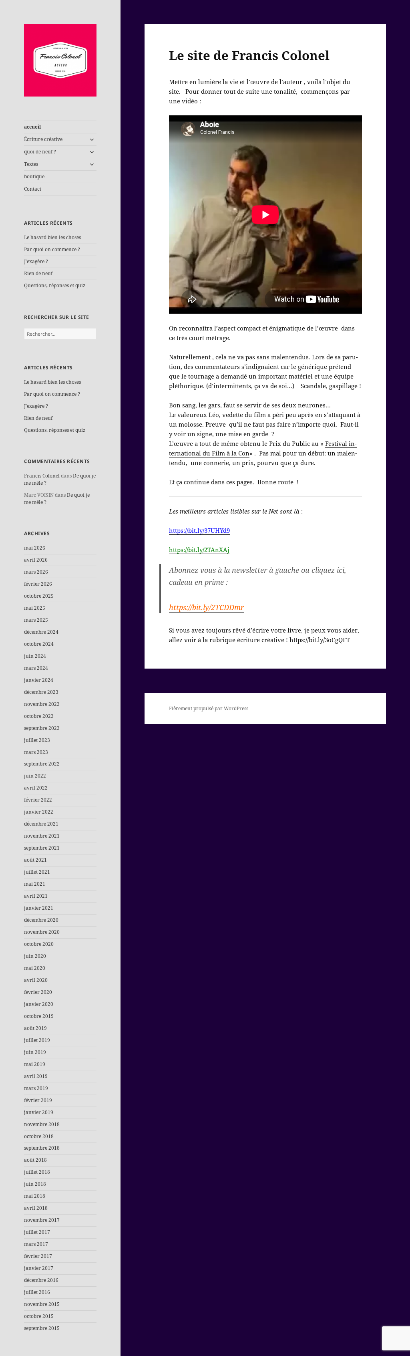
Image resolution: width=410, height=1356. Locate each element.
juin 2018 (35, 1184)
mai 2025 (34, 607)
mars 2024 (36, 668)
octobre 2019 (39, 1016)
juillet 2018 (37, 1172)
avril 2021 (36, 896)
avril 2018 (36, 1208)
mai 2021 (34, 883)
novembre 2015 (42, 1304)
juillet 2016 (37, 1292)
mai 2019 (34, 1064)
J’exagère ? (36, 261)
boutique (34, 176)
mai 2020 (34, 968)
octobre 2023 (39, 716)
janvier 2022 (38, 811)
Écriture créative (43, 139)
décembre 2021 (41, 823)
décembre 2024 (41, 632)
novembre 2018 (42, 1124)
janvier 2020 (38, 1004)
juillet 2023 (37, 740)
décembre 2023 (41, 692)
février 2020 (38, 992)
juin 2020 (35, 956)
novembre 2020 (42, 932)
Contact (32, 188)
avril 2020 (36, 980)
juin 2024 (35, 656)
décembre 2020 (41, 920)
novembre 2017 (42, 1220)
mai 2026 (34, 547)
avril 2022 (36, 787)
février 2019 (38, 1100)
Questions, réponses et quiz (54, 285)
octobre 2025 (39, 595)
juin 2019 (35, 1052)
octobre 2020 (39, 944)
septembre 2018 (42, 1147)
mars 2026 (36, 571)
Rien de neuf (38, 273)
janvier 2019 (38, 1112)
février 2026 (38, 583)
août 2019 (35, 1028)
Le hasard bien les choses (52, 237)
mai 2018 (34, 1196)
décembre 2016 (41, 1280)
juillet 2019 (37, 1040)
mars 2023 (36, 752)
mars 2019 (36, 1088)
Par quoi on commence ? (52, 249)
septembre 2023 (42, 728)
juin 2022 (35, 775)
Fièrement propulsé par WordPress (208, 708)
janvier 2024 (38, 680)
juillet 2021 (37, 871)
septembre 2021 (42, 847)
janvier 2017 (38, 1268)
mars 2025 (36, 620)
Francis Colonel (42, 475)
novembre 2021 (42, 835)
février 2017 (38, 1256)
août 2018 (35, 1160)
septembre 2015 (42, 1328)
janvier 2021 (38, 908)
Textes (31, 164)
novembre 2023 (42, 704)
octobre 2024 (39, 644)
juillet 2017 (37, 1232)
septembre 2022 (42, 763)
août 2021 (35, 859)
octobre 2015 (39, 1316)
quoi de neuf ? (40, 151)
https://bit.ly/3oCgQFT (319, 640)
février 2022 (38, 799)
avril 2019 (36, 1076)
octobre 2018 (39, 1136)
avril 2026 (36, 559)
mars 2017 (36, 1244)
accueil (32, 126)
